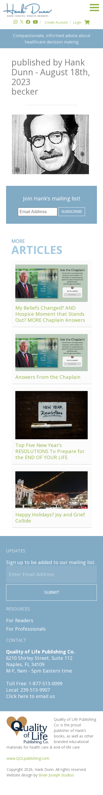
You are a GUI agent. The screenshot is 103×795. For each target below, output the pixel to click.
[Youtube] (35, 22)
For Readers (19, 620)
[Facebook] (28, 22)
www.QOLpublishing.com (28, 758)
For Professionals (26, 629)
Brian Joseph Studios (56, 775)
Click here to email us (30, 696)
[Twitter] (22, 22)
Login (77, 22)
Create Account (56, 22)
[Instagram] (15, 22)
